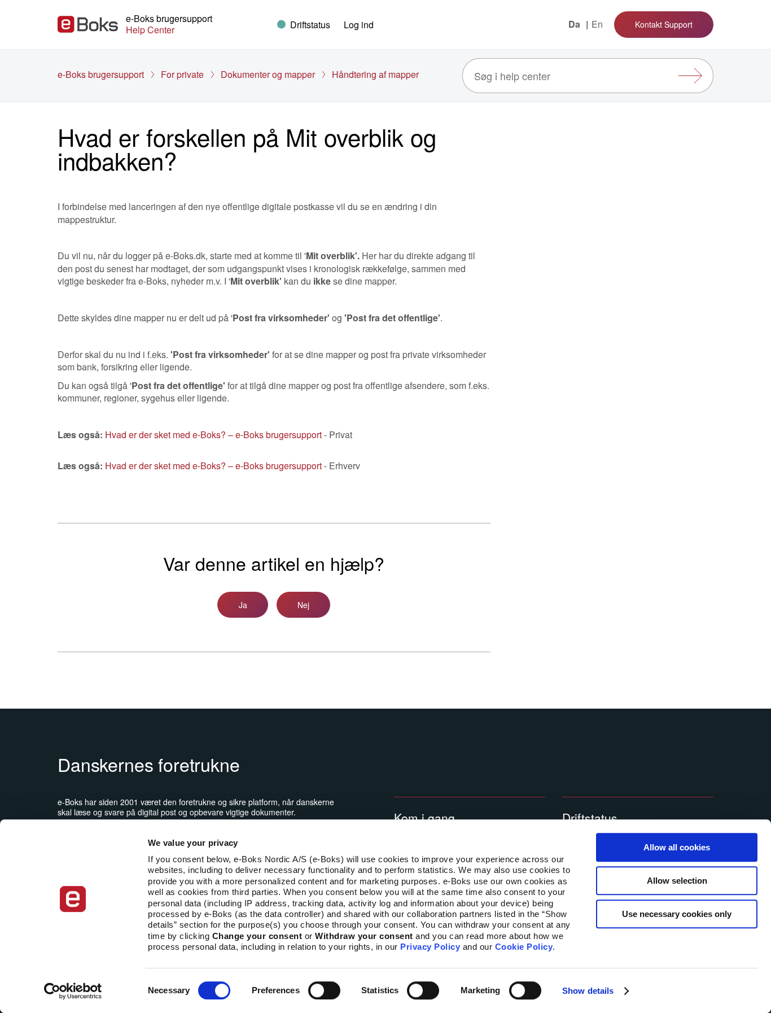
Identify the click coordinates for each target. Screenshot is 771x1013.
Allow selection (677, 880)
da (575, 24)
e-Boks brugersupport (101, 74)
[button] (359, 24)
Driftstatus (589, 817)
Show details (588, 990)
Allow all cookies (676, 847)
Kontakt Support (664, 24)
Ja (243, 604)
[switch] (324, 990)
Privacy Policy (430, 946)
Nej (303, 604)
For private (182, 74)
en (597, 24)
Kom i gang (424, 817)
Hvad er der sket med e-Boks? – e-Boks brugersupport (213, 434)
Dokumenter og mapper (268, 74)
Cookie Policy (524, 946)
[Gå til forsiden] (88, 24)
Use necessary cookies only (676, 914)
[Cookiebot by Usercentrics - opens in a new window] (73, 991)
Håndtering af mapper (375, 74)
